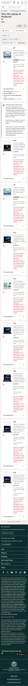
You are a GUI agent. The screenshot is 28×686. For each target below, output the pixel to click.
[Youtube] (12, 573)
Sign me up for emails (7, 533)
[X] (8, 573)
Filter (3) (7, 30)
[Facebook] (3, 573)
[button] (26, 2)
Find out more (12, 135)
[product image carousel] (7, 53)
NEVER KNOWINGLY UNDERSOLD (14, 679)
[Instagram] (20, 573)
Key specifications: (9, 89)
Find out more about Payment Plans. (9, 614)
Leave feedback (6, 544)
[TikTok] (25, 573)
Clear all (21, 42)
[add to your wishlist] (3, 61)
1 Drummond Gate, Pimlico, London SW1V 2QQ (14, 586)
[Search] (3, 7)
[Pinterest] (16, 573)
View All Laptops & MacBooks (18, 11)
